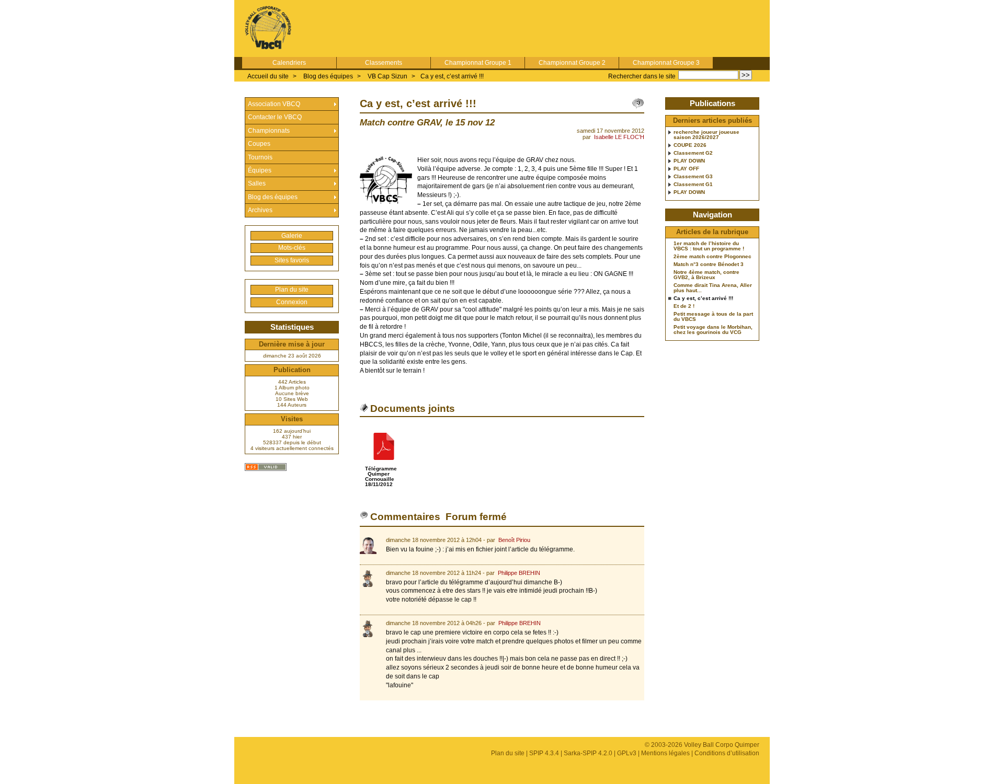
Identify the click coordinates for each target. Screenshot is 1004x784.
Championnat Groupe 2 (572, 62)
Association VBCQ (274, 104)
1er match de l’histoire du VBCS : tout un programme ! (709, 246)
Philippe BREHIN (519, 573)
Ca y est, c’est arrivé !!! (452, 76)
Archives (260, 210)
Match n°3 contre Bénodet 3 (709, 264)
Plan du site (292, 289)
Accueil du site (268, 76)
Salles (257, 183)
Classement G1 (693, 184)
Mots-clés (291, 247)
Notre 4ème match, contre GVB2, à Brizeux (706, 275)
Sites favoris (292, 260)
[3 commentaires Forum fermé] (638, 103)
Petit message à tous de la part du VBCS (713, 317)
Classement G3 (693, 176)
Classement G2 (693, 153)
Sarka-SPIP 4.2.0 (588, 753)
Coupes (259, 143)
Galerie (291, 235)
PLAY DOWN (689, 161)
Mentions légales (665, 753)
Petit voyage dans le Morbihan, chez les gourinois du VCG (713, 330)
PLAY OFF (686, 168)
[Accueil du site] (268, 28)
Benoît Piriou (514, 540)
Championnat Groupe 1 (477, 62)
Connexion (291, 302)
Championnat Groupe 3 (666, 62)
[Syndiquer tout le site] (266, 467)
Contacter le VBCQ (275, 117)
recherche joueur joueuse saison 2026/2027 (706, 135)
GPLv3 (626, 753)
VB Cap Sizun (387, 76)
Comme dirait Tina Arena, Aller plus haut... (713, 288)
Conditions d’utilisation (726, 753)
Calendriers (289, 62)
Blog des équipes (328, 76)
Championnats (269, 130)
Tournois (260, 157)
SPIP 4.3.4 (544, 753)
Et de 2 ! (684, 306)
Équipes (259, 170)
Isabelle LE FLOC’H (619, 137)
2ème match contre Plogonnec (712, 256)
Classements (383, 62)
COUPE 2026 (690, 145)
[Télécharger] (384, 463)
